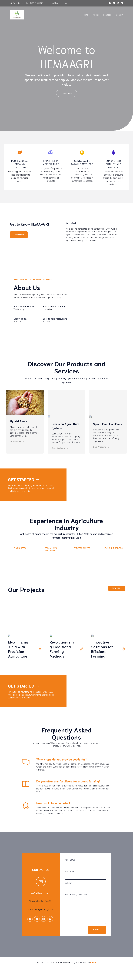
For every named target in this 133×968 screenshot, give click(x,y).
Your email (70, 871)
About (95, 15)
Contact (119, 15)
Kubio (93, 962)
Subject (68, 883)
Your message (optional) (76, 894)
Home (85, 15)
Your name (70, 860)
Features (107, 15)
